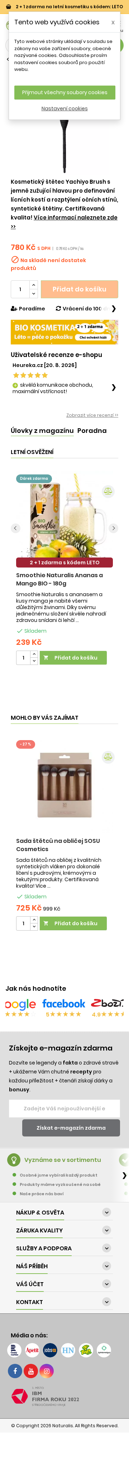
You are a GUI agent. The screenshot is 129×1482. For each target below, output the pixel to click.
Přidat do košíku (79, 289)
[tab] (42, 431)
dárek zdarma (34, 478)
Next (113, 528)
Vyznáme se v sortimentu (62, 1160)
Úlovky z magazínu (42, 430)
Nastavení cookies (65, 108)
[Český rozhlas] (14, 1350)
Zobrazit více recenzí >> (92, 415)
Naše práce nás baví (42, 1194)
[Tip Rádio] (86, 1350)
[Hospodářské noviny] (68, 1350)
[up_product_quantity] (34, 654)
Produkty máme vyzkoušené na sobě (60, 1184)
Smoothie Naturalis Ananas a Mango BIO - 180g (59, 579)
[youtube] (31, 1371)
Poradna (92, 430)
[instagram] (46, 1371)
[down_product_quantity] (34, 661)
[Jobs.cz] (50, 1350)
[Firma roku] (64, 1396)
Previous (15, 528)
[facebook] (15, 1371)
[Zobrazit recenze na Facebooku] (63, 1004)
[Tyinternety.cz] (104, 1350)
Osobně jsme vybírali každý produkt (58, 1175)
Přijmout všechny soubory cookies (65, 92)
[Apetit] (32, 1350)
